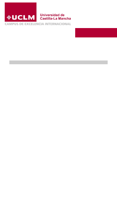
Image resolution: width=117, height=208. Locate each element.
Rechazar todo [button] (70, 182)
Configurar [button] (70, 193)
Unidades (93, 32)
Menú (96, 23)
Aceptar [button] (70, 172)
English (100, 13)
